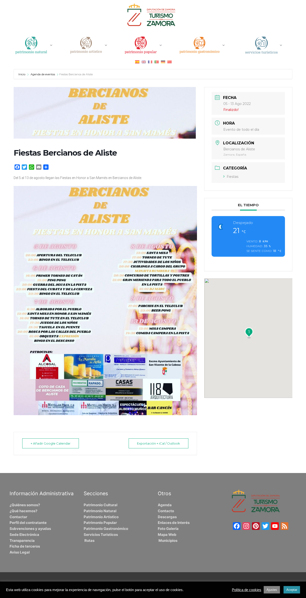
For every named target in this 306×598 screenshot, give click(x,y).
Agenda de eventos (43, 74)
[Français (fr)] (150, 62)
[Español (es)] (137, 62)
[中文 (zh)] (169, 62)
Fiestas (232, 176)
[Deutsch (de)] (163, 62)
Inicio (22, 74)
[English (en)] (144, 62)
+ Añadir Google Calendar (51, 443)
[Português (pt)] (156, 62)
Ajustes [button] (272, 590)
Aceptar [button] (291, 590)
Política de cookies (246, 590)
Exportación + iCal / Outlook (158, 443)
